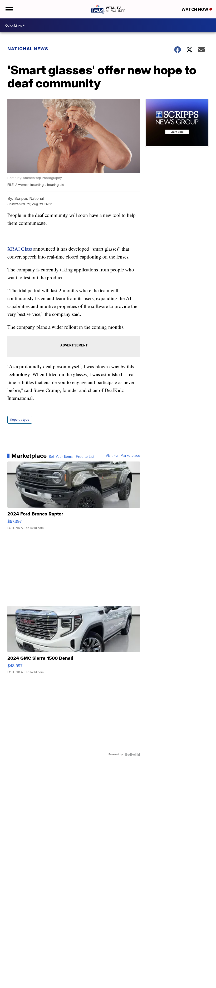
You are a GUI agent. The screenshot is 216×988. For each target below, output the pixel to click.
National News (27, 48)
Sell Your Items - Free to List (71, 457)
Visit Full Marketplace (123, 456)
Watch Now (195, 9)
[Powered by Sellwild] (132, 754)
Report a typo (19, 419)
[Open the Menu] (9, 9)
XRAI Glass (19, 248)
